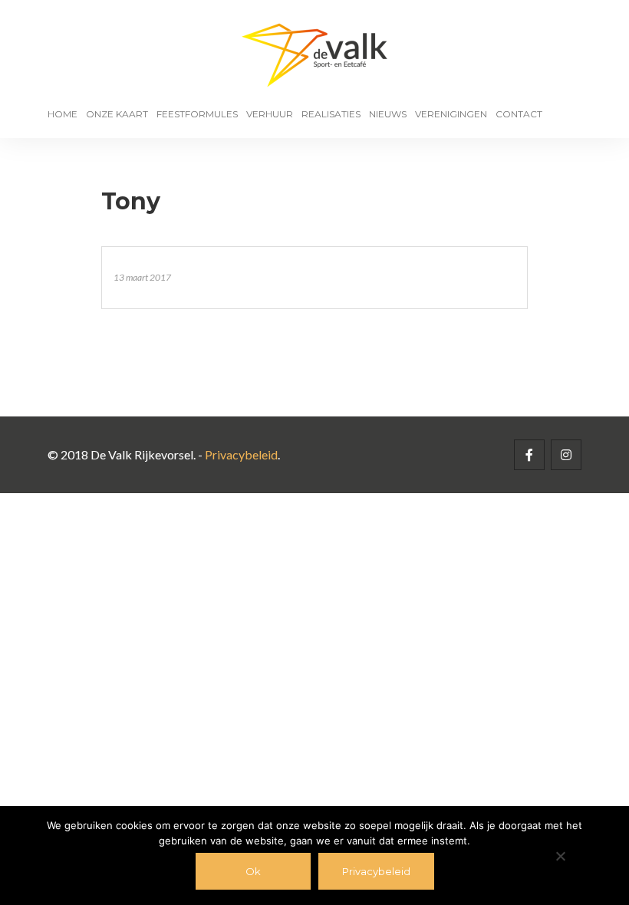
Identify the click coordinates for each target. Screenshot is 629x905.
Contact (519, 114)
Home (62, 114)
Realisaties (331, 114)
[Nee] (559, 856)
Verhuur (269, 114)
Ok (253, 871)
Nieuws (388, 114)
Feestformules (197, 114)
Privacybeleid (241, 454)
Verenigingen (451, 114)
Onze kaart (117, 114)
